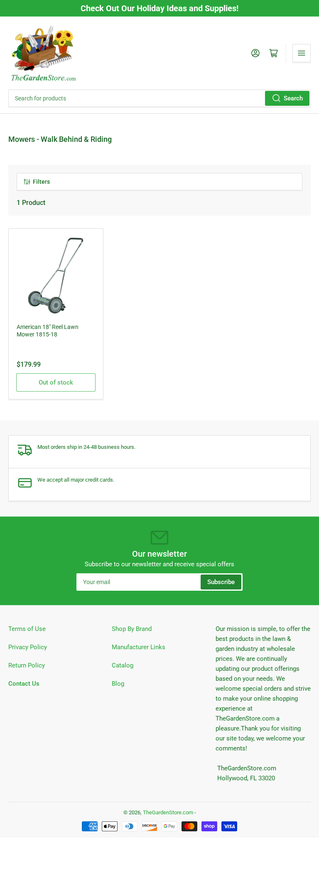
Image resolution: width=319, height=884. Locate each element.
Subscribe (221, 582)
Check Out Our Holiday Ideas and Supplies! (159, 8)
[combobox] (159, 98)
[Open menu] (301, 53)
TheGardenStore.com (168, 812)
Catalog (122, 665)
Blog (118, 683)
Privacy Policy (27, 647)
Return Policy (26, 665)
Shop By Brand (132, 629)
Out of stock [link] (56, 382)
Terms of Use (27, 629)
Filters (41, 181)
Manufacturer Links (138, 647)
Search (293, 98)
